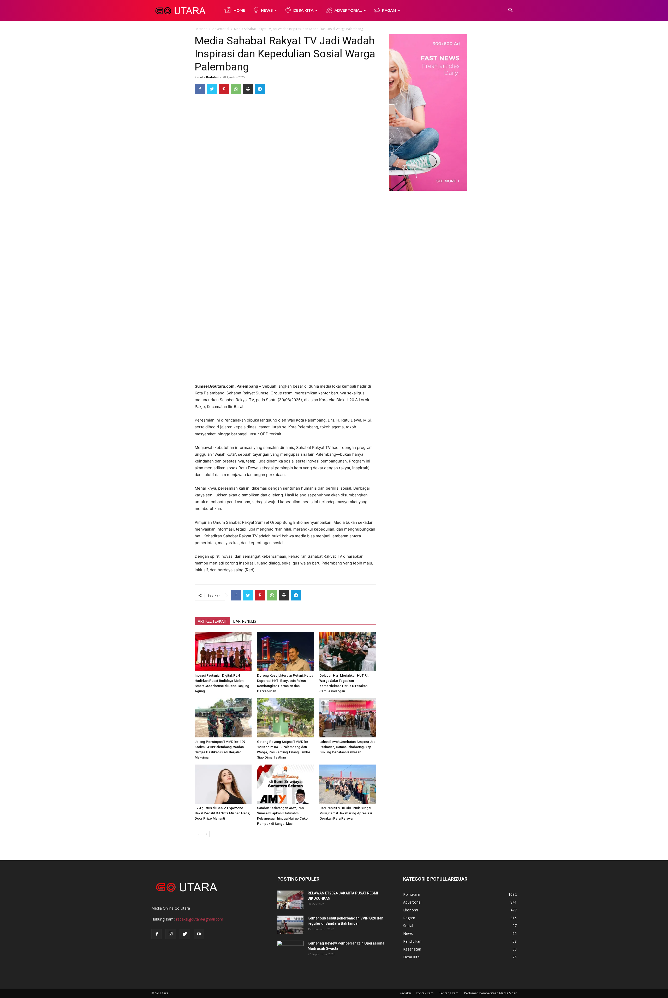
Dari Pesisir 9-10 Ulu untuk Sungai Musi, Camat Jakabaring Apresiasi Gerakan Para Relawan (345, 813)
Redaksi (212, 77)
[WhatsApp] (236, 89)
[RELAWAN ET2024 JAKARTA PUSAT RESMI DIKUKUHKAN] (290, 900)
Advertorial (348, 10)
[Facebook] (200, 89)
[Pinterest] (224, 89)
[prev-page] (198, 834)
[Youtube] (199, 934)
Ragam (389, 10)
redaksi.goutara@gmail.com (199, 919)
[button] (510, 10)
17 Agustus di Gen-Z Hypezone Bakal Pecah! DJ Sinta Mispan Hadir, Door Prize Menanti (222, 813)
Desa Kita (303, 10)
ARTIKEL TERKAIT (212, 621)
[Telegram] (260, 89)
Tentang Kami (449, 993)
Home (239, 10)
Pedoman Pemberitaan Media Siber (490, 993)
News (267, 10)
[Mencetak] (248, 89)
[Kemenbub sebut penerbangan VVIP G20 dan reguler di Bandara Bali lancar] (290, 925)
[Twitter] (212, 89)
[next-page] (206, 834)
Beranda (201, 29)
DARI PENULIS (244, 621)
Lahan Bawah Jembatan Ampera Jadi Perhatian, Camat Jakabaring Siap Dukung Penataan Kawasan (347, 747)
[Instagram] (170, 934)
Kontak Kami (425, 993)
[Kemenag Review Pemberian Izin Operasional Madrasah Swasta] (290, 950)
